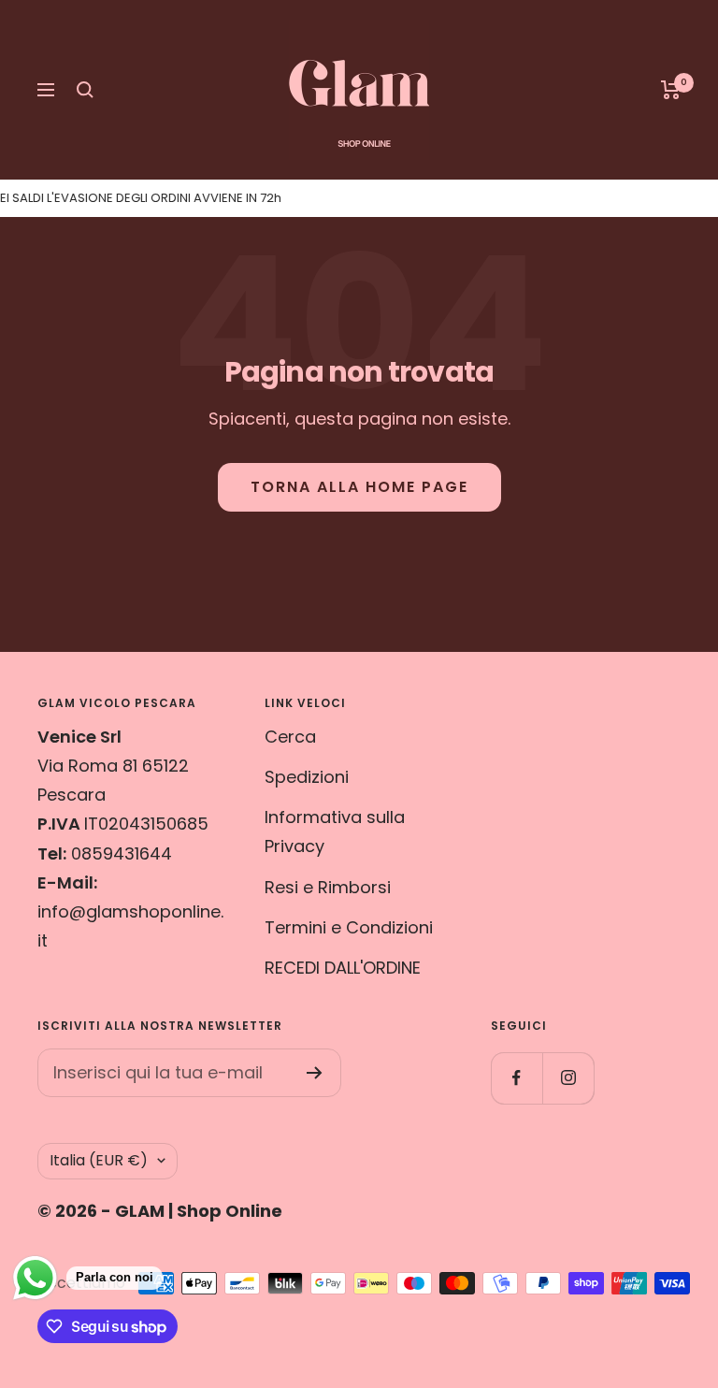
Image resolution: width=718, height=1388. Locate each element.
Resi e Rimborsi (328, 887)
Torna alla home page (359, 487)
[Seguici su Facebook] (516, 1078)
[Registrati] (315, 1072)
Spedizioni (307, 776)
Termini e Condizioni (349, 927)
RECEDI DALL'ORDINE (343, 967)
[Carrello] (671, 89)
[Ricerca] (85, 89)
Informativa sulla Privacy (335, 831)
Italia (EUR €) (99, 1160)
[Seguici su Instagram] (568, 1078)
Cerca (290, 736)
